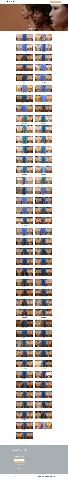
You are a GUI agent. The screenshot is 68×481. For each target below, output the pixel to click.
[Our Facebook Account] (16, 470)
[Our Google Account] (21, 470)
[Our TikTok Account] (19, 470)
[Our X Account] (20, 470)
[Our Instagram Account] (17, 470)
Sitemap (51, 476)
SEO (54, 476)
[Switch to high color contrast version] (66, 479)
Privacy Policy (47, 476)
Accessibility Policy (41, 476)
